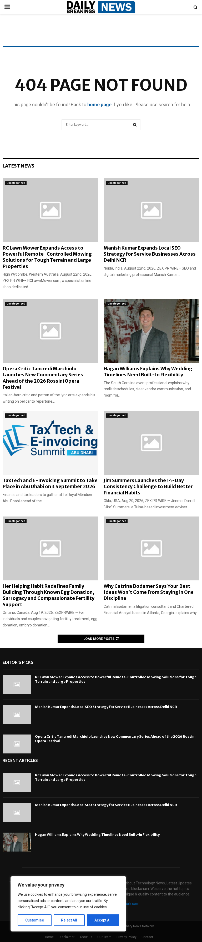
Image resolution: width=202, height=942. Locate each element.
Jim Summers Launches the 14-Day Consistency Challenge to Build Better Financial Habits (148, 486)
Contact (147, 937)
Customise (34, 920)
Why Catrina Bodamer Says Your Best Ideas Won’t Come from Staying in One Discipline (149, 592)
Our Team (104, 937)
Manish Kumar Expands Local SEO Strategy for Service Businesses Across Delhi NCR (150, 254)
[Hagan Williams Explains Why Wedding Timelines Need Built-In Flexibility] (151, 331)
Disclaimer (66, 937)
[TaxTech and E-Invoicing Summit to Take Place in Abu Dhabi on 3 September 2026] (50, 443)
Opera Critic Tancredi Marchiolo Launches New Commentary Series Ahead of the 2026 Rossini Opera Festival (43, 378)
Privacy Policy (127, 937)
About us (85, 937)
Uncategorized (16, 182)
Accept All (103, 920)
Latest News (18, 166)
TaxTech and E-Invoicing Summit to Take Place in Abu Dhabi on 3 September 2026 (50, 483)
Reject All (69, 920)
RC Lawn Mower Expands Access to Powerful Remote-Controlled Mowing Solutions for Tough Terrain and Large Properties (47, 257)
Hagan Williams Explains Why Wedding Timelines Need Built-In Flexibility (148, 372)
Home (49, 937)
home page (99, 104)
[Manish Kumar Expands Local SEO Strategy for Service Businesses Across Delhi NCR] (151, 210)
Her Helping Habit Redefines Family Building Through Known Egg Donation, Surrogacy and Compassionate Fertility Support (48, 595)
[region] (68, 903)
